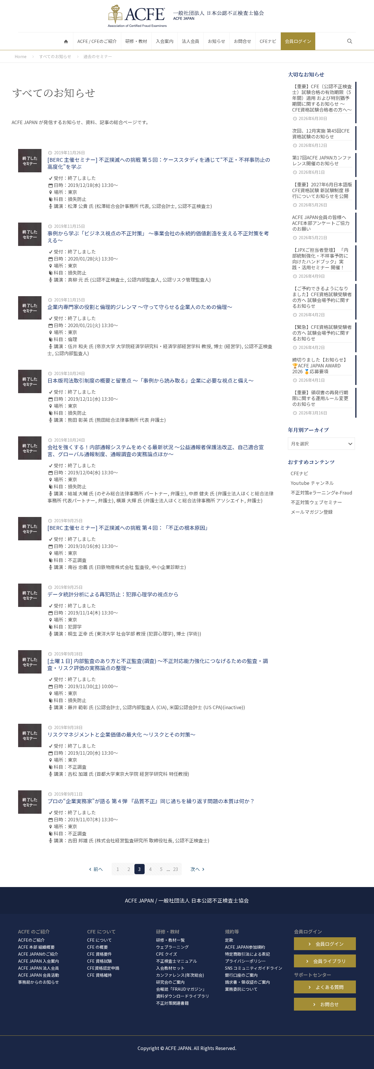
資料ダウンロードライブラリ (182, 996)
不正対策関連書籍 (172, 1003)
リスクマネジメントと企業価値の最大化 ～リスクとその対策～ (121, 734)
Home (21, 56)
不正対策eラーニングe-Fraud (321, 492)
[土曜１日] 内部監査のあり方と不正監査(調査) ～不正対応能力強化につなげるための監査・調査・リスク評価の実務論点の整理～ (157, 664)
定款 (229, 940)
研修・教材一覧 (170, 940)
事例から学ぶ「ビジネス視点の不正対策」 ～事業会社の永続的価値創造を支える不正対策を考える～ (158, 236)
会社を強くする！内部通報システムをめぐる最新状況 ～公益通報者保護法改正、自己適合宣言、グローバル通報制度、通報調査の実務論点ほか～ (155, 450)
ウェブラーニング (172, 947)
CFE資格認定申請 (103, 968)
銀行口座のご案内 (241, 975)
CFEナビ (299, 473)
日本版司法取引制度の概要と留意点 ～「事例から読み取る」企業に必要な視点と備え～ (150, 380)
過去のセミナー (98, 56)
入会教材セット (170, 968)
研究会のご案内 (170, 982)
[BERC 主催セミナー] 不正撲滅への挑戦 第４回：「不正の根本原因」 (128, 527)
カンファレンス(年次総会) (180, 975)
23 (175, 868)
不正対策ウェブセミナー (316, 502)
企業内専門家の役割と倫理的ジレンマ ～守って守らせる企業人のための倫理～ (139, 306)
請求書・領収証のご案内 (247, 982)
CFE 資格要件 (99, 954)
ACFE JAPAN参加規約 (245, 947)
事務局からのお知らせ (38, 982)
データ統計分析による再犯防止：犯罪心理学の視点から (113, 594)
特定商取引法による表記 (247, 954)
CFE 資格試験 (99, 961)
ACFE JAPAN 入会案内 (38, 961)
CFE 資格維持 (99, 975)
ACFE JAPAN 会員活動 (38, 975)
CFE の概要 (97, 947)
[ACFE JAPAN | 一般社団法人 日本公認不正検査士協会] (187, 16)
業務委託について (241, 989)
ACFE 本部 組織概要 (36, 947)
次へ (195, 868)
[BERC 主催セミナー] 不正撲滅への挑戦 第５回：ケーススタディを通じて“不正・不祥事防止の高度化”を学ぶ (158, 163)
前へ (98, 868)
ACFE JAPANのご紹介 (38, 954)
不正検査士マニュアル (176, 961)
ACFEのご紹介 (31, 940)
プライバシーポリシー (245, 961)
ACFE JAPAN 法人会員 (38, 968)
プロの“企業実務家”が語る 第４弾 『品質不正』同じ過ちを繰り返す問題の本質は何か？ (151, 801)
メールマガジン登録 (312, 511)
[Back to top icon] (346, 1057)
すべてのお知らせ (55, 56)
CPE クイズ (166, 954)
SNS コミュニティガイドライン (253, 968)
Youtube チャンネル (312, 482)
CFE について (99, 940)
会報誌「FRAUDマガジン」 (181, 989)
